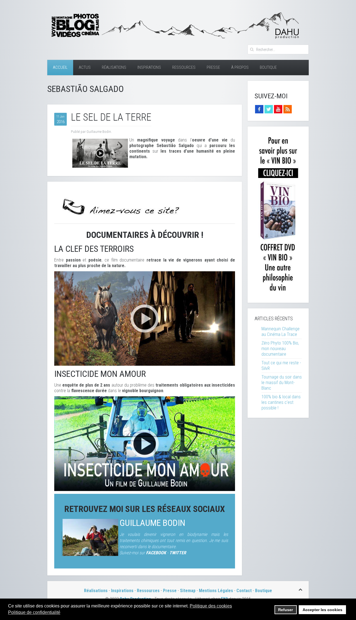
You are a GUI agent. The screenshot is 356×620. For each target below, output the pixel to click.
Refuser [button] (285, 609)
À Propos (240, 67)
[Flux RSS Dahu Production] (287, 108)
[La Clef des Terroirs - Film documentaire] (144, 318)
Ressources (184, 67)
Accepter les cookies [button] (322, 609)
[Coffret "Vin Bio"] (278, 214)
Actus (85, 67)
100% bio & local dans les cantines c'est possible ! (281, 402)
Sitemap (188, 590)
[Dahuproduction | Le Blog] (173, 24)
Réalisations (114, 67)
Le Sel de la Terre (111, 117)
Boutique (268, 67)
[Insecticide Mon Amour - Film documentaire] (144, 443)
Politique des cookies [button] (211, 606)
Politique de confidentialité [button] (34, 612)
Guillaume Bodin (152, 523)
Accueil (60, 67)
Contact (244, 590)
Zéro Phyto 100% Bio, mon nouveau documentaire (280, 348)
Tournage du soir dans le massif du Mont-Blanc (281, 382)
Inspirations (149, 67)
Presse (213, 67)
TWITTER (177, 552)
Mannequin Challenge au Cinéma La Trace (280, 331)
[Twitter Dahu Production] (268, 108)
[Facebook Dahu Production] (259, 108)
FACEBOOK (156, 552)
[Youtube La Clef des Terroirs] (278, 108)
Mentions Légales (216, 590)
